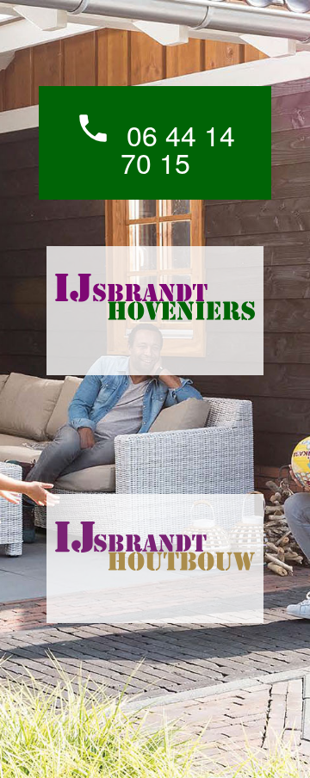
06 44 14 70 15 (155, 146)
